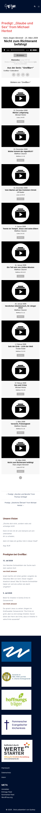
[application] (20, 50)
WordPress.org (7, 797)
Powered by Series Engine (20, 483)
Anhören (21, 55)
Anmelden (5, 789)
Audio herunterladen (20, 64)
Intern (3, 777)
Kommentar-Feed (7, 795)
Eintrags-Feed (6, 792)
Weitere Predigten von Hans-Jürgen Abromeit (19, 62)
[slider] (17, 50)
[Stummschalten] (31, 50)
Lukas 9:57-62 (25, 60)
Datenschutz (6, 773)
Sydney (32, 810)
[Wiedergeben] (4, 50)
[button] (34, 6)
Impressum (5, 768)
